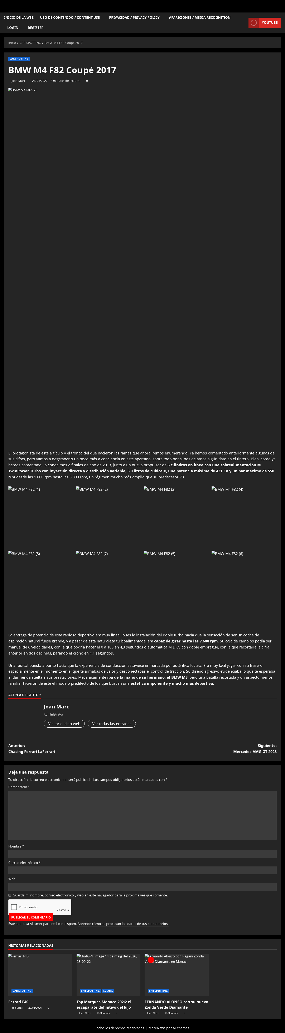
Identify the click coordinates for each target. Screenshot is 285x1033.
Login (12, 27)
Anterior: (31, 748)
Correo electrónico (24, 862)
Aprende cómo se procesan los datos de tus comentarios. (123, 923)
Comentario (19, 787)
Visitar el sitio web (64, 723)
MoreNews (157, 1028)
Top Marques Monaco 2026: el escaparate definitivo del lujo (104, 1004)
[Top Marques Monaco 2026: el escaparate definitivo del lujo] (109, 975)
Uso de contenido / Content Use (70, 17)
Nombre (16, 846)
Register (36, 27)
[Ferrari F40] (40, 975)
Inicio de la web (19, 17)
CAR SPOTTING (19, 58)
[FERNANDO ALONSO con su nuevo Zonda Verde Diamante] (177, 975)
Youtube (270, 22)
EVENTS (108, 991)
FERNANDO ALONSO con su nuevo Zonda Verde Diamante (176, 1004)
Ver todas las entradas (111, 723)
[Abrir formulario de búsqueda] (244, 23)
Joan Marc (18, 81)
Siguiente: (255, 748)
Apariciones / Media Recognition (200, 17)
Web (11, 879)
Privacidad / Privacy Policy (134, 17)
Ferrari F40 (18, 1001)
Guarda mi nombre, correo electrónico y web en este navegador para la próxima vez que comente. (90, 895)
